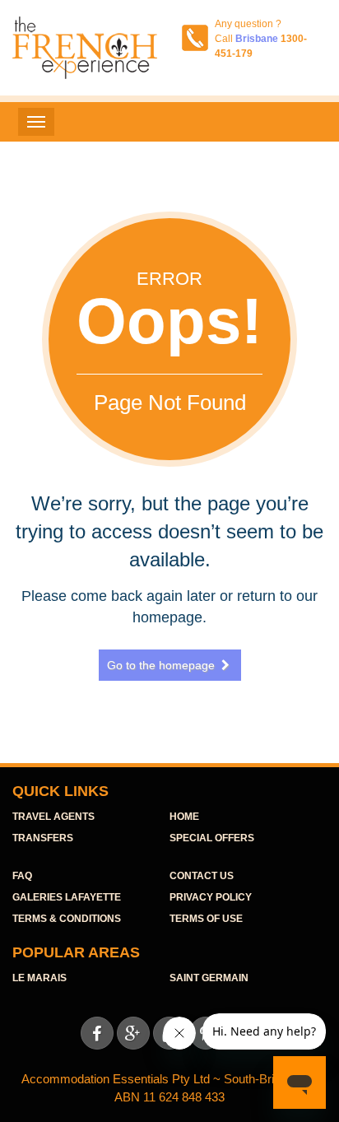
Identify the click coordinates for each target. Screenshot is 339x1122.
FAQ (22, 876)
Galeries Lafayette (66, 897)
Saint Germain (209, 978)
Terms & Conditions (66, 918)
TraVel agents (53, 816)
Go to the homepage (168, 665)
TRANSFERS (42, 838)
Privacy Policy (211, 897)
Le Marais (39, 978)
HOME (184, 816)
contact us (202, 876)
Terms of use (206, 918)
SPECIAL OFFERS (212, 838)
